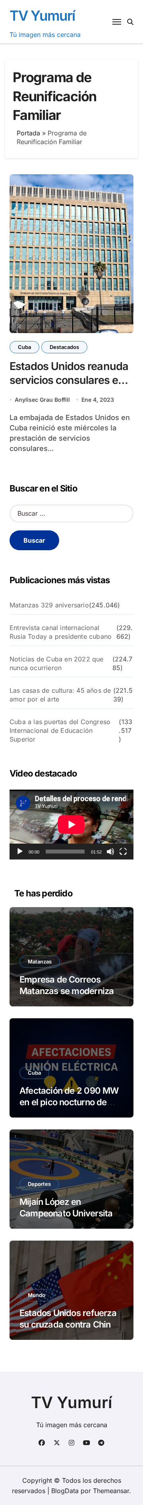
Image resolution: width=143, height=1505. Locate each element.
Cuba (24, 347)
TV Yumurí (42, 15)
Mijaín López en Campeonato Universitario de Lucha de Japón (71, 1213)
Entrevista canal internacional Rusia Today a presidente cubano (61, 632)
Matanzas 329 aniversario (49, 605)
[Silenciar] (110, 852)
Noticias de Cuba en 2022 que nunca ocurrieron (57, 663)
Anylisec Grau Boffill (42, 399)
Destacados (64, 347)
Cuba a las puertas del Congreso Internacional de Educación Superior (60, 730)
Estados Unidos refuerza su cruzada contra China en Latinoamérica (67, 1324)
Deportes (39, 1184)
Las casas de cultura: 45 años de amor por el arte (60, 694)
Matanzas (40, 961)
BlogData (65, 1491)
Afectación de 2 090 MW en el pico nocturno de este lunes (69, 1101)
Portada (28, 133)
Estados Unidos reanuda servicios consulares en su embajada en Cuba (69, 380)
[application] (71, 824)
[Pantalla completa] (123, 852)
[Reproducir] (20, 852)
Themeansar (111, 1491)
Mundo (36, 1295)
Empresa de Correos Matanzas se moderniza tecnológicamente (66, 990)
